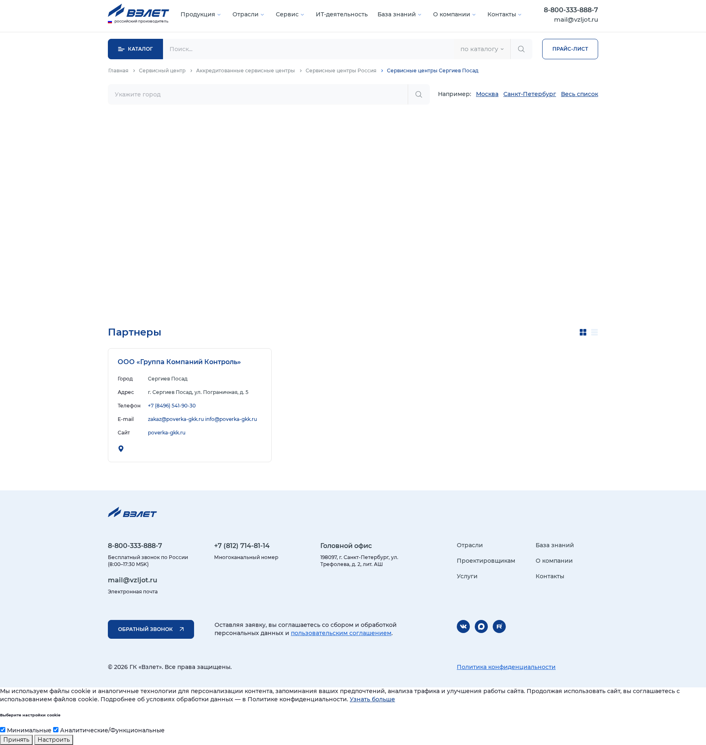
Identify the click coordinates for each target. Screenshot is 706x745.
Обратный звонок (145, 629)
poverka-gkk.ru (166, 433)
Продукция (198, 14)
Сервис (287, 14)
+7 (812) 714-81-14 (242, 546)
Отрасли (245, 14)
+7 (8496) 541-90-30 (172, 406)
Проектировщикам (486, 560)
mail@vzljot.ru (576, 19)
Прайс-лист (570, 49)
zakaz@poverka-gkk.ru (176, 419)
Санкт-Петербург (529, 94)
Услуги (467, 576)
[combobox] (482, 49)
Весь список (579, 94)
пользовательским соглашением (341, 633)
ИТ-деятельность (342, 14)
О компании (451, 14)
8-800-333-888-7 (571, 10)
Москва (487, 94)
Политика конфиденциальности (506, 667)
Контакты (501, 14)
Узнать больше (372, 699)
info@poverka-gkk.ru (231, 419)
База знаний (397, 14)
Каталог (140, 49)
